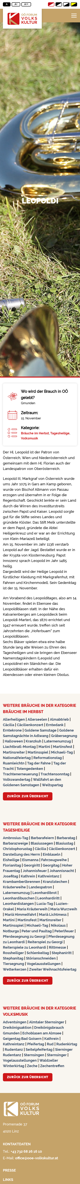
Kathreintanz (48, 876)
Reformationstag (47, 758)
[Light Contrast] (59, 4)
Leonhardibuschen (19, 898)
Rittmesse (57, 947)
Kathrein (28, 876)
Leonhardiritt (48, 898)
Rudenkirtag (66, 1044)
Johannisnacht (62, 871)
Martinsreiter (14, 752)
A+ (16, 4)
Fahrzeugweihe (54, 860)
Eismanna (30, 860)
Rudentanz (14, 1049)
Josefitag (10, 876)
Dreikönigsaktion (17, 1027)
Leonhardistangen (18, 904)
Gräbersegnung (64, 736)
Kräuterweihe (14, 887)
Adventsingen (14, 1022)
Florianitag (12, 865)
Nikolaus (58, 925)
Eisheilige (11, 860)
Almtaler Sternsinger (46, 1022)
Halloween (14, 741)
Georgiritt (32, 865)
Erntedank (54, 725)
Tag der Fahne (39, 763)
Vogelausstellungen (44, 964)
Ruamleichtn (13, 763)
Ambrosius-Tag (15, 838)
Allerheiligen (14, 719)
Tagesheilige (60, 433)
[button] (74, 15)
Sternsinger (57, 1055)
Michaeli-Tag (62, 752)
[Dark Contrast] (66, 4)
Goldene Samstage (40, 730)
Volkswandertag (16, 779)
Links (8, 1180)
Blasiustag (64, 843)
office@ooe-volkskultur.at (36, 1158)
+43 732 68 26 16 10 (26, 1151)
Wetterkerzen (14, 969)
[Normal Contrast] (51, 4)
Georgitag (51, 865)
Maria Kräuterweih (32, 909)
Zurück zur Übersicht (28, 796)
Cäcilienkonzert (30, 725)
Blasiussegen (42, 843)
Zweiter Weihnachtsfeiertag (52, 969)
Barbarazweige (15, 843)
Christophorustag (17, 849)
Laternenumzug (57, 741)
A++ (26, 4)
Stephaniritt (62, 953)
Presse (9, 1170)
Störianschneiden (41, 958)
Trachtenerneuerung (20, 774)
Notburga (11, 931)
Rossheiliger (13, 953)
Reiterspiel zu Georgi (45, 942)
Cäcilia (8, 725)
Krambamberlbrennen (21, 882)
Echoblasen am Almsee (41, 1033)
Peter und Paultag (37, 931)
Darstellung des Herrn (21, 854)
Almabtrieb (59, 719)
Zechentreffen (52, 1066)
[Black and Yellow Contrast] (74, 4)
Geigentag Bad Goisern (22, 1039)
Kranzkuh (33, 741)
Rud (50, 1044)
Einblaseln (51, 854)
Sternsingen (34, 1055)
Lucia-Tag (45, 904)
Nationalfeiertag (17, 758)
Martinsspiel (38, 752)
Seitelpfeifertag (39, 1049)
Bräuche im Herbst (35, 433)
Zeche (32, 1066)
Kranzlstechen (55, 882)
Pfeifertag (35, 1044)
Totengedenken (30, 769)
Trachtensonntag (55, 774)
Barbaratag (66, 838)
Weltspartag (52, 785)
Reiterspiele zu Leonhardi (24, 947)
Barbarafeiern (42, 838)
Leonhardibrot (44, 893)
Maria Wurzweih (63, 909)
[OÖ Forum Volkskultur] (22, 19)
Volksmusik (29, 438)
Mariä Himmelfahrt (20, 914)
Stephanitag (13, 958)
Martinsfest (62, 747)
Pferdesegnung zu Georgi (24, 936)
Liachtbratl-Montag (19, 747)
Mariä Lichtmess (53, 914)
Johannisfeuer (35, 871)
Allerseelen (37, 719)
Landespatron (40, 887)
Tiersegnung (13, 964)
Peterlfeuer (64, 931)
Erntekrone (12, 730)
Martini (44, 747)
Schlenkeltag (38, 953)
